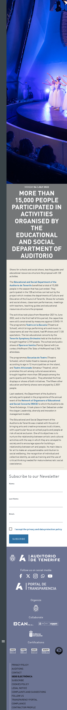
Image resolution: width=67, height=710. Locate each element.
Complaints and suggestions (29, 691)
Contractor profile (24, 707)
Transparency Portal (24, 699)
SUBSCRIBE (18, 538)
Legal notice (19, 688)
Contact (17, 672)
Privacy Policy (20, 664)
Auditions (17, 668)
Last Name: (14, 499)
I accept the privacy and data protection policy (38, 529)
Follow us (18, 695)
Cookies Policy (20, 684)
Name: (11, 484)
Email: (11, 514)
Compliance (19, 703)
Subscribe (18, 680)
